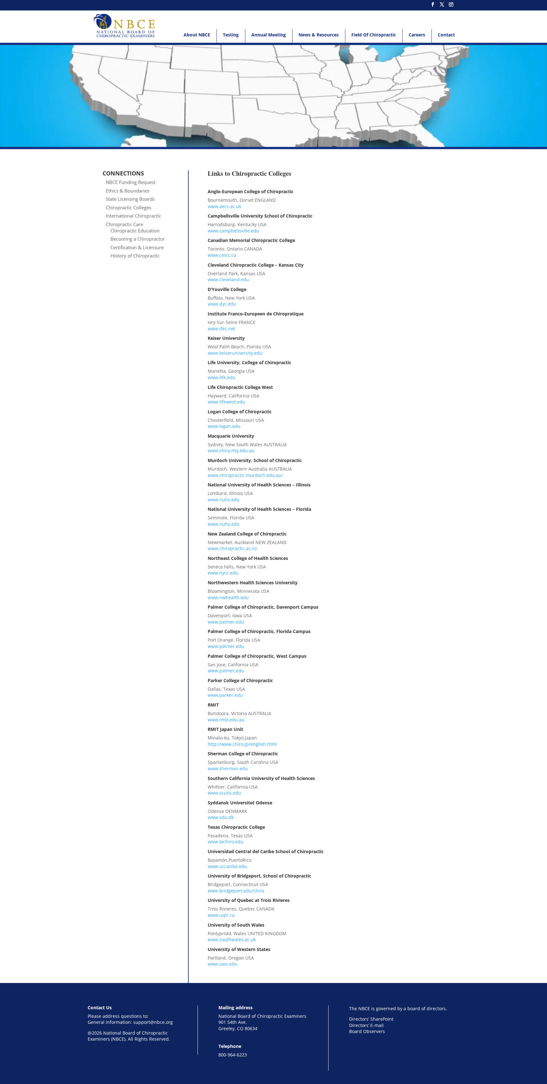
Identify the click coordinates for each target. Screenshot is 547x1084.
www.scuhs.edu (224, 793)
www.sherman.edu (228, 768)
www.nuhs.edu (224, 500)
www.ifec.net (221, 329)
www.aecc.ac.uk (224, 206)
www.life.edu (222, 377)
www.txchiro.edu (225, 842)
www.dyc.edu (222, 304)
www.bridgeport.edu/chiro (236, 891)
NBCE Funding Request (130, 182)
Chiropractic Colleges (128, 207)
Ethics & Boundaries (127, 190)
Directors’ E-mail (366, 1025)
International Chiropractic (133, 215)
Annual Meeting (268, 35)
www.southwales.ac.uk (232, 939)
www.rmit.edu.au (226, 720)
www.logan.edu (224, 426)
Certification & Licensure (137, 247)
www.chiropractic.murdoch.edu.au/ (245, 475)
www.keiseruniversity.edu (235, 353)
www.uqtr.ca (221, 915)
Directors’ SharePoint (371, 1019)
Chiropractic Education (135, 230)
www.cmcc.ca (222, 255)
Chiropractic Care (124, 224)
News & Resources (319, 35)
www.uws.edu (222, 964)
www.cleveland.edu (228, 279)
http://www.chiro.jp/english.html (242, 744)
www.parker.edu (225, 695)
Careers (417, 35)
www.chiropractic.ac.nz (232, 548)
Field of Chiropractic (373, 35)
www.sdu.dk (221, 817)
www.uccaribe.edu (227, 866)
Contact (446, 35)
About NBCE (197, 35)
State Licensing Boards (130, 199)
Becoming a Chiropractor (137, 239)
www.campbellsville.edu (233, 231)
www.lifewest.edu (226, 402)
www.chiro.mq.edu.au (231, 450)
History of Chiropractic (135, 255)
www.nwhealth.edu (228, 597)
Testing (231, 35)
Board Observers (367, 1031)
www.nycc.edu (223, 573)
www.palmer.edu (226, 622)
